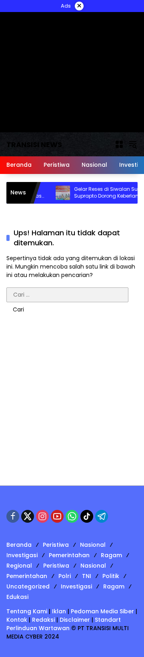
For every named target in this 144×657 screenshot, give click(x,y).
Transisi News (34, 144)
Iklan (59, 611)
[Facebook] (12, 516)
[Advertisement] (72, 405)
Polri (64, 576)
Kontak (16, 620)
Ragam (111, 555)
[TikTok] (86, 516)
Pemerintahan (69, 555)
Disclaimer (75, 620)
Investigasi (22, 555)
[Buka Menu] (119, 144)
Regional (19, 566)
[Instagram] (42, 516)
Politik (110, 576)
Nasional (93, 545)
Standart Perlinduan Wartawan (63, 624)
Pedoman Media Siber (102, 611)
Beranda (19, 545)
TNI (86, 576)
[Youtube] (57, 516)
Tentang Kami (26, 611)
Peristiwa (56, 545)
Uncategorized (28, 586)
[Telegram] (101, 516)
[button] (133, 144)
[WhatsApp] (72, 516)
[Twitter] (27, 516)
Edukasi (17, 597)
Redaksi (43, 620)
